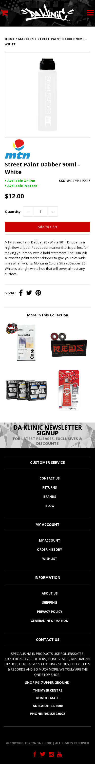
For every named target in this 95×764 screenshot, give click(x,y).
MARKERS (26, 39)
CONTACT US (50, 478)
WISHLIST (49, 559)
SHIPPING (49, 602)
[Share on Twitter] (29, 293)
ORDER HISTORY (49, 549)
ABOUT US (50, 593)
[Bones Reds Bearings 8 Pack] (68, 362)
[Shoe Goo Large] (68, 409)
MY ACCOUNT (49, 540)
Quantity (13, 211)
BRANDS (49, 496)
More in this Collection (47, 315)
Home (10, 39)
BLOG (49, 506)
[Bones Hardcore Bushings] (26, 409)
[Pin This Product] (38, 293)
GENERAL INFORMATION (49, 621)
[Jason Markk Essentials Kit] (26, 362)
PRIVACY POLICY (49, 611)
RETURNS (49, 487)
